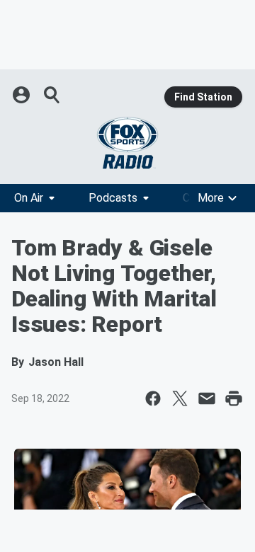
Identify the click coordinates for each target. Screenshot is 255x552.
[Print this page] (234, 398)
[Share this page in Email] (207, 398)
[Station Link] (127, 143)
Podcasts (113, 198)
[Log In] (23, 94)
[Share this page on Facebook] (153, 398)
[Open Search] (52, 94)
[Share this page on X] (180, 398)
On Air (28, 198)
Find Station (203, 97)
